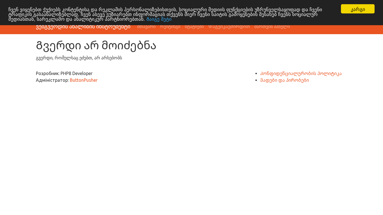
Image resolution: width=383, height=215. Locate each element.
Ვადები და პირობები (284, 80)
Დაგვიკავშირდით (229, 26)
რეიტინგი (170, 26)
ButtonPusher (84, 80)
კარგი (358, 8)
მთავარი (146, 26)
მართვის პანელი (272, 26)
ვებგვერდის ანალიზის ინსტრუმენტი (83, 26)
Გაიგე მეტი (159, 18)
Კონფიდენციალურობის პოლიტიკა (301, 73)
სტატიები (194, 26)
